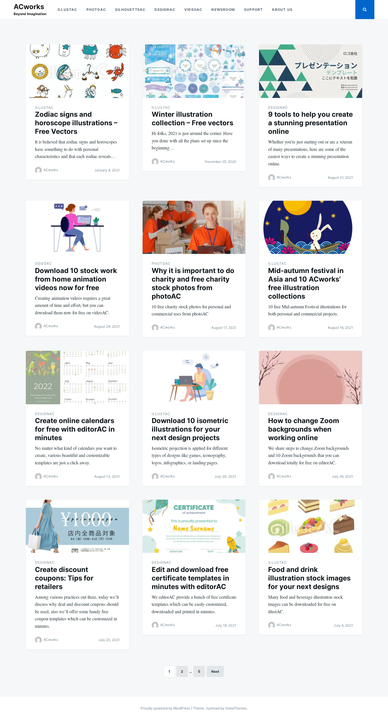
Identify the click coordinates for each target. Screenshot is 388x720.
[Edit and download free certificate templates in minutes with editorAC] (194, 526)
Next (215, 671)
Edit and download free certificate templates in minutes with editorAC (190, 578)
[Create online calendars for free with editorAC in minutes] (77, 377)
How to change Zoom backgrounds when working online (303, 429)
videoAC (193, 9)
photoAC (96, 9)
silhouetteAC (130, 9)
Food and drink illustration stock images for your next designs (309, 578)
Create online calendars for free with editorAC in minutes (75, 429)
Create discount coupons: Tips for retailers (64, 578)
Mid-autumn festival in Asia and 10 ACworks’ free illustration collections (306, 283)
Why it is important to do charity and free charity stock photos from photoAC (193, 283)
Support (253, 9)
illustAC (67, 9)
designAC (165, 9)
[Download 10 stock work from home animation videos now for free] (77, 227)
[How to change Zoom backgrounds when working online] (310, 377)
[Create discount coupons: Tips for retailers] (77, 526)
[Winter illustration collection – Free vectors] (194, 71)
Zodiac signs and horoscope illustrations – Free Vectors (76, 123)
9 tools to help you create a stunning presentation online (310, 123)
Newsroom (223, 9)
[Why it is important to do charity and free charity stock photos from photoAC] (194, 227)
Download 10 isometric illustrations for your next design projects (190, 429)
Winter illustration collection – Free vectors (192, 118)
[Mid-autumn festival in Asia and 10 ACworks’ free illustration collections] (310, 227)
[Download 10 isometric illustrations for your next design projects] (194, 377)
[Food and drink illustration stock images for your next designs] (310, 526)
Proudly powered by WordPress (166, 708)
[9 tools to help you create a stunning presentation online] (310, 71)
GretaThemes (236, 708)
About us (282, 9)
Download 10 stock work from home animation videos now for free (76, 279)
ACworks (29, 7)
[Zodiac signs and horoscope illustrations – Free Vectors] (77, 71)
